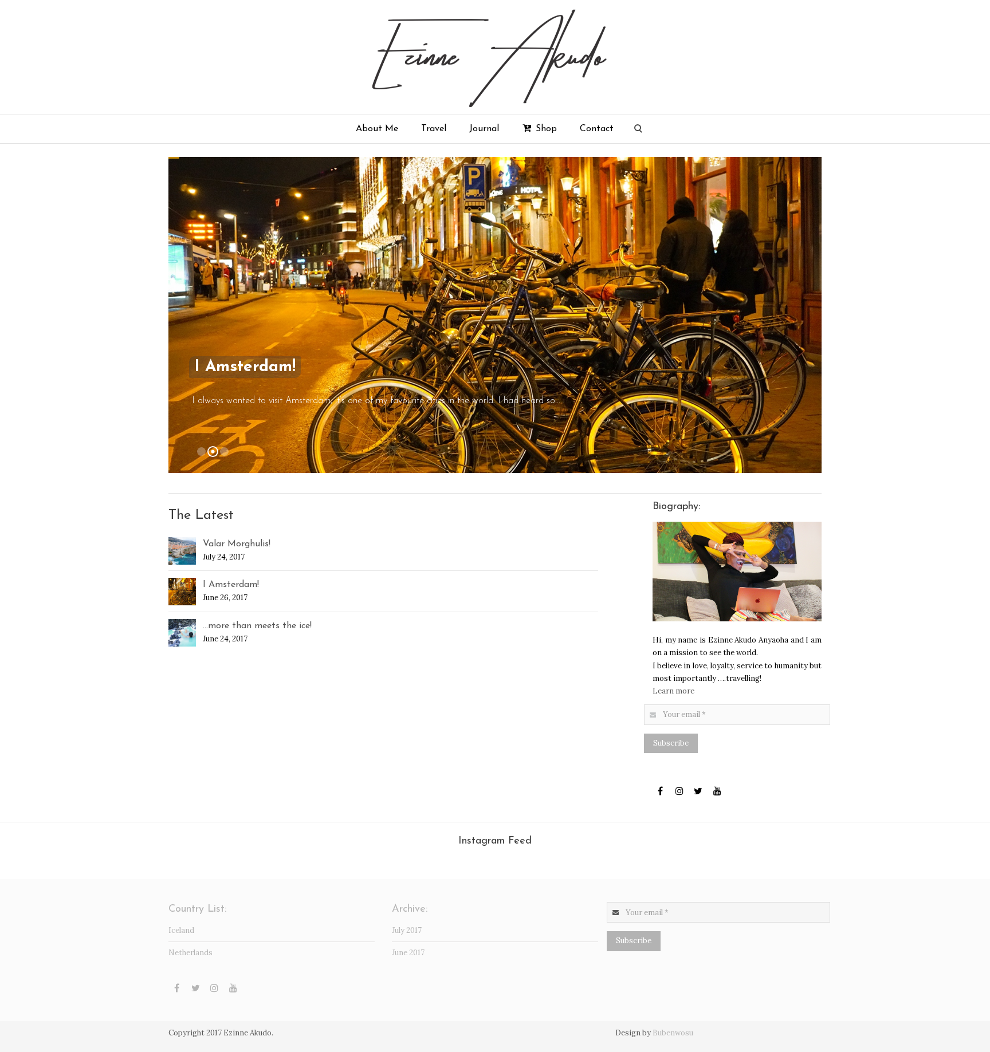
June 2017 (408, 953)
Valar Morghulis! (236, 544)
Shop (545, 128)
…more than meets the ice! (257, 626)
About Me (377, 128)
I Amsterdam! (231, 584)
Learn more (673, 691)
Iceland (181, 930)
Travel (433, 128)
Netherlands (190, 953)
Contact (597, 128)
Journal (484, 128)
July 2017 (407, 930)
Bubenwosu (673, 1033)
